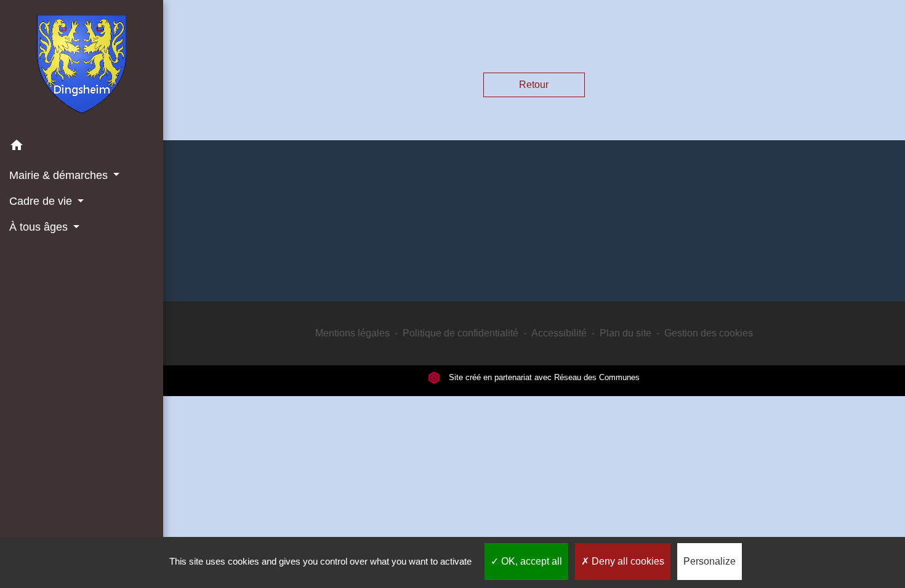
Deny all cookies (626, 561)
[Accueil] (81, 66)
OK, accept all (530, 561)
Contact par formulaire (534, 252)
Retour (534, 84)
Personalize (709, 561)
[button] (81, 147)
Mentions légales (352, 333)
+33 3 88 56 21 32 (533, 232)
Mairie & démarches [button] (60, 175)
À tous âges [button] (40, 227)
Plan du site (625, 333)
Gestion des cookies (708, 333)
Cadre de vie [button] (42, 201)
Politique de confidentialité (460, 333)
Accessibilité (559, 333)
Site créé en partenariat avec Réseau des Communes (543, 377)
